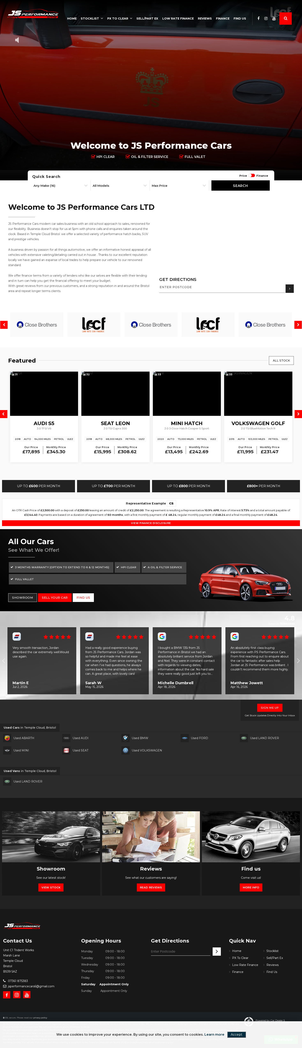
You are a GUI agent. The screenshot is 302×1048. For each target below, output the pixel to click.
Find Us (240, 18)
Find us (83, 597)
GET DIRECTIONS (177, 279)
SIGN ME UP (270, 707)
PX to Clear (117, 18)
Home (72, 18)
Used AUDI (81, 738)
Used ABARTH (23, 738)
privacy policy (40, 1017)
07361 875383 (17, 981)
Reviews (205, 18)
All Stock (281, 360)
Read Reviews (151, 887)
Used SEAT (80, 750)
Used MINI (21, 750)
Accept (236, 1034)
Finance (222, 18)
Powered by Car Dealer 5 (270, 1020)
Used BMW (140, 738)
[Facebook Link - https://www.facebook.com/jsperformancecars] (258, 18)
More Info (251, 887)
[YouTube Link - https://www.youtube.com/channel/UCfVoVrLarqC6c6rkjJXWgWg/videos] (274, 18)
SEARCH (240, 186)
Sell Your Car (55, 597)
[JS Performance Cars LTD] (33, 13)
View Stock (50, 887)
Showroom (22, 597)
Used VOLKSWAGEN (147, 750)
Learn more (214, 1034)
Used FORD (199, 738)
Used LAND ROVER (264, 738)
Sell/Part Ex (147, 18)
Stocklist (90, 18)
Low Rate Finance (178, 18)
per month (263, 486)
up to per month (38, 486)
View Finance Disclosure (151, 523)
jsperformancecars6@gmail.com (30, 986)
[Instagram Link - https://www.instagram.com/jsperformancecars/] (266, 18)
